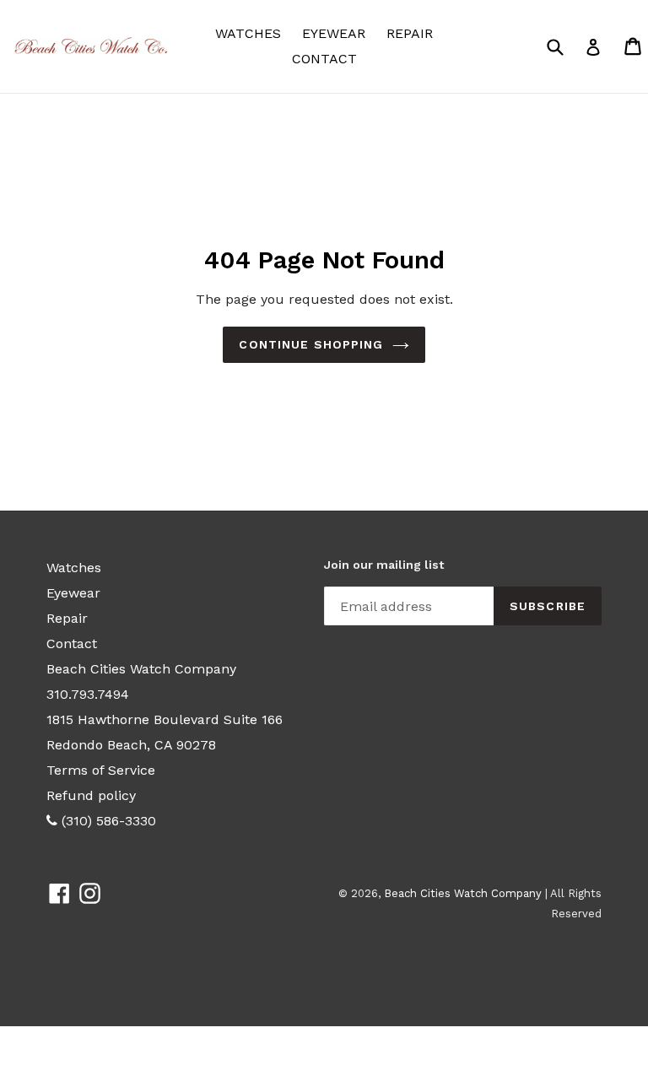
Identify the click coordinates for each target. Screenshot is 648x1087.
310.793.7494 (87, 694)
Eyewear (338, 32)
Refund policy (91, 795)
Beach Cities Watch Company (141, 669)
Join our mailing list (384, 564)
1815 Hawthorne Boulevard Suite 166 (164, 719)
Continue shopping (311, 344)
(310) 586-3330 (106, 821)
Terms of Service (100, 770)
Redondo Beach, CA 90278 (131, 745)
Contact (324, 59)
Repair (409, 33)
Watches (252, 32)
